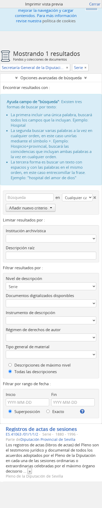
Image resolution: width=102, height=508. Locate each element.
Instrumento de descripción (30, 312)
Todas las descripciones (35, 371)
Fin (54, 394)
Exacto (57, 411)
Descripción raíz (20, 247)
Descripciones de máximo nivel (42, 365)
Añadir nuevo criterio (28, 207)
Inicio (10, 394)
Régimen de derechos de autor (33, 329)
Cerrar (94, 4)
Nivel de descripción (24, 278)
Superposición (26, 411)
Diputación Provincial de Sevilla (47, 439)
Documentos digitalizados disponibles (40, 295)
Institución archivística (26, 230)
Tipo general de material (27, 346)
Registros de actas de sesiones (41, 429)
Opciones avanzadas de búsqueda (51, 77)
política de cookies (59, 20)
